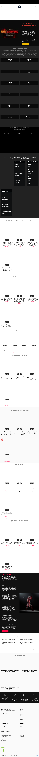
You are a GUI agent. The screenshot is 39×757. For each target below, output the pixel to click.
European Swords (4, 736)
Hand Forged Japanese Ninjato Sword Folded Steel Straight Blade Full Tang (6, 402)
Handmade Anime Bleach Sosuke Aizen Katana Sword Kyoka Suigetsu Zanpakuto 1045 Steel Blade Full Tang (6, 269)
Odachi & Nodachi (23, 711)
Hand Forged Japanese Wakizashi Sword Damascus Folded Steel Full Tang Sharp (14, 349)
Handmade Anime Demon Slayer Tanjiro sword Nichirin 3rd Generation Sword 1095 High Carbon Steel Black (32, 244)
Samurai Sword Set (4, 740)
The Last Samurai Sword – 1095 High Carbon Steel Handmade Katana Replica (6, 299)
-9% (2, 439)
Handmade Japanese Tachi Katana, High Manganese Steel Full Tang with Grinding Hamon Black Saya (19, 487)
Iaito (20, 720)
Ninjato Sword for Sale (19, 355)
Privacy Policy (22, 737)
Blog (20, 730)
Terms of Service (22, 739)
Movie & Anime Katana (23, 708)
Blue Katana (3, 727)
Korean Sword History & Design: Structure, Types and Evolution (10, 688)
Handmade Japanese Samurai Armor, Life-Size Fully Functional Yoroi (19, 543)
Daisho (21, 715)
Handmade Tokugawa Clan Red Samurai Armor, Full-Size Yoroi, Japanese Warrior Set (32, 543)
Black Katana (3, 726)
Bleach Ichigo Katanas (4, 734)
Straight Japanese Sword (5, 739)
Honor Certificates (23, 727)
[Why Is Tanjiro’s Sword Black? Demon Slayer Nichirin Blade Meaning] (10, 663)
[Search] (3, 6)
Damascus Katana (4, 725)
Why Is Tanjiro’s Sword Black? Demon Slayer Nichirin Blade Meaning (10, 671)
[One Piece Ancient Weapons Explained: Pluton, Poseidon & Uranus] (29, 663)
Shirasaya (21, 714)
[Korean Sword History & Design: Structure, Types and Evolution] (10, 680)
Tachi (20, 716)
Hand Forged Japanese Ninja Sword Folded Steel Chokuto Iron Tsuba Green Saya (19, 377)
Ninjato (21, 718)
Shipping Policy (22, 735)
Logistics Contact (22, 734)
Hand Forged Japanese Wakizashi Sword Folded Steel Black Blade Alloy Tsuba (34, 349)
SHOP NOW (25, 43)
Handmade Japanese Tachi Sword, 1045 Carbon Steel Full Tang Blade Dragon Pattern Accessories (7, 487)
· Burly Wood (30, 171)
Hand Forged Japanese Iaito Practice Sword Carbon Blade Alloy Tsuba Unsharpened (32, 299)
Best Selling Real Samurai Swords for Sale (19, 221)
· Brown (29, 169)
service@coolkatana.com (7, 709)
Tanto (20, 710)
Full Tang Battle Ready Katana (6, 735)
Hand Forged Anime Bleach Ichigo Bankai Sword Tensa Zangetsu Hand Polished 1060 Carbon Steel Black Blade (19, 433)
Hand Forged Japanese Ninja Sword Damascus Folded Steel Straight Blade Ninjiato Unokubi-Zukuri (6, 378)
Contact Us (21, 726)
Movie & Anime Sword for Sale (19, 410)
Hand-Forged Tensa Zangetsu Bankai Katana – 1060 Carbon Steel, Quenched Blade (6, 325)
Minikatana (21, 713)
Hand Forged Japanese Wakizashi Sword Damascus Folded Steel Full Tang (5, 349)
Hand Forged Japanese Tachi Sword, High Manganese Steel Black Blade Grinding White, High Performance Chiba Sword (32, 487)
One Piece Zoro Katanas (5, 732)
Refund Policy (22, 736)
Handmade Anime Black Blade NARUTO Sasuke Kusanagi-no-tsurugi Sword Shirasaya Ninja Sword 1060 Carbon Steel (32, 378)
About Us (21, 725)
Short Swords (3, 737)
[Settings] (35, 6)
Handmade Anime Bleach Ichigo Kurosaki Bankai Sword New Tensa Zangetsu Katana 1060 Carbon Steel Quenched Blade (7, 244)
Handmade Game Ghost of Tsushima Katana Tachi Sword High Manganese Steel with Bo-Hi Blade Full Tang (7, 514)
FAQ (20, 731)
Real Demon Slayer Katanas (5, 731)
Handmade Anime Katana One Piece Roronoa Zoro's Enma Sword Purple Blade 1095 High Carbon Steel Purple (19, 244)
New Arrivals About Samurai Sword (19, 277)
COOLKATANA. (8, 755)
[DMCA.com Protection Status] (3, 751)
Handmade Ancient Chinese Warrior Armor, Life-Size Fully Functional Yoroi (7, 567)
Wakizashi (21, 709)
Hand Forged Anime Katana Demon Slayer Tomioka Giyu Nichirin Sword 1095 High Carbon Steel (6, 458)
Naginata (21, 719)
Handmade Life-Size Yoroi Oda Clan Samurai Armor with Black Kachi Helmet (6, 543)
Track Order (21, 732)
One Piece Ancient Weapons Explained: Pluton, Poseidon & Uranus (29, 671)
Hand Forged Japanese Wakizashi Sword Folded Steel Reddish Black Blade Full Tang (24, 349)
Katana (21, 706)
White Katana (3, 730)
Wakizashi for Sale (20, 331)
